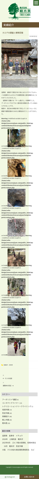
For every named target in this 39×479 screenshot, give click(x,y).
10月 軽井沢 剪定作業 (12, 446)
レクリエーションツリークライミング (16, 406)
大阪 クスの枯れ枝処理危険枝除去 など (18, 449)
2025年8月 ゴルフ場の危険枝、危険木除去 (19, 442)
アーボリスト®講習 (9, 399)
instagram (11, 477)
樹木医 (11, 365)
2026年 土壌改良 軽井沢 (12, 439)
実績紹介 (6, 365)
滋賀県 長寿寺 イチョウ (12, 435)
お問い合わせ (29, 477)
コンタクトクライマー (10, 403)
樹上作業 (5, 419)
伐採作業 (5, 409)
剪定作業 (5, 413)
